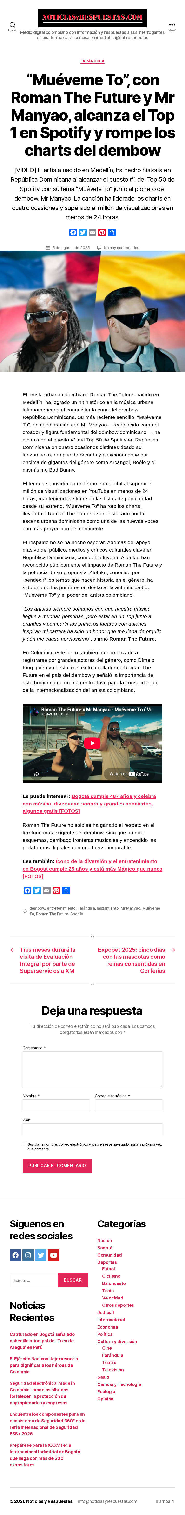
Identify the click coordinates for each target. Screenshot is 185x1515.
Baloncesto (114, 1283)
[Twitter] (40, 1255)
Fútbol (108, 1268)
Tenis (108, 1290)
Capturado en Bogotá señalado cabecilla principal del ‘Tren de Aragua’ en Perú (42, 1341)
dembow (37, 908)
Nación (104, 1240)
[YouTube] (53, 1255)
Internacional (111, 1319)
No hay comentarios (121, 247)
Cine (107, 1348)
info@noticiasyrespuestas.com (107, 1501)
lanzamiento (108, 908)
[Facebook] (73, 233)
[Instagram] (28, 1255)
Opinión (105, 1398)
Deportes (107, 1262)
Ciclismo (111, 1276)
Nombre (31, 1096)
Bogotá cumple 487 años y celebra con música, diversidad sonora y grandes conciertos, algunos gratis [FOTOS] (89, 803)
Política (105, 1334)
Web (26, 1120)
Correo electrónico (112, 1096)
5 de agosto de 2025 (71, 247)
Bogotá (104, 1247)
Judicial (105, 1312)
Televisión (113, 1369)
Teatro (109, 1362)
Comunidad (109, 1255)
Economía (107, 1326)
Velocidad (112, 1297)
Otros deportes (118, 1305)
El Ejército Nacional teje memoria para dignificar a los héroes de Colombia (44, 1365)
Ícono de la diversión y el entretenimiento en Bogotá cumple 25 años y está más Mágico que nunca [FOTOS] (92, 868)
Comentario (34, 1048)
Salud (103, 1377)
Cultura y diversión (117, 1341)
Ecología (106, 1391)
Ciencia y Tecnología (119, 1384)
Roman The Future (52, 914)
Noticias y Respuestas (49, 1501)
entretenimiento (61, 908)
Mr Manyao (130, 908)
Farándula (92, 61)
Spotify (76, 914)
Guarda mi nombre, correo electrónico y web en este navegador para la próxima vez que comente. (94, 1146)
